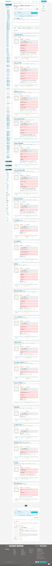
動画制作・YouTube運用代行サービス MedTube (42, 558)
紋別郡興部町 (8, 125)
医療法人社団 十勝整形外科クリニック (20, 290)
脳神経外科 (7, 187)
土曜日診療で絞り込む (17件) (22, 515)
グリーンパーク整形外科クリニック (19, 316)
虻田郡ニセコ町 (8, 70)
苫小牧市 (7, 37)
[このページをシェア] (36, 562)
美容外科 (7, 189)
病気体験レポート (15, 552)
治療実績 (28, 63)
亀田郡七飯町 (8, 58)
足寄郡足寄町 (8, 149)
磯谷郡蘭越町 (8, 69)
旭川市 (7, 31)
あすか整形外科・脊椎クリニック (19, 424)
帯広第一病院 (19, 118)
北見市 (7, 33)
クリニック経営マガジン (39, 555)
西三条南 (8, 11)
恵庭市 (7, 50)
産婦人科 (7, 204)
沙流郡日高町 (8, 133)
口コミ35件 (29, 39)
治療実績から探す (23, 551)
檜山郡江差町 (8, 62)
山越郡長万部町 (8, 61)
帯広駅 (19, 463)
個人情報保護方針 (31, 552)
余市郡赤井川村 (8, 80)
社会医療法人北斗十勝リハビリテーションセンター (22, 442)
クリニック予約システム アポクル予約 (41, 553)
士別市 (7, 42)
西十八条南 (8, 16)
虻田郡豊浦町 (8, 128)
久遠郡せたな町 (8, 66)
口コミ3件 (29, 487)
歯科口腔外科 (7, 214)
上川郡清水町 (8, 142)
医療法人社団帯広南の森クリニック (19, 483)
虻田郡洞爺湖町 (8, 131)
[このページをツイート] (38, 562)
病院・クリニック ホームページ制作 (40, 556)
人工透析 (7, 180)
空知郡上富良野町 (8, 97)
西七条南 (8, 13)
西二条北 (8, 10)
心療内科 (7, 209)
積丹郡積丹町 (8, 77)
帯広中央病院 (16, 462)
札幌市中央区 (8, 22)
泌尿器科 (7, 195)
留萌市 (7, 36)
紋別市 (7, 41)
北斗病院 (17, 62)
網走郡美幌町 (8, 117)
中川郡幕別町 (8, 146)
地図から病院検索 (36, 517)
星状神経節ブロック (21, 529)
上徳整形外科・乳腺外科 (17, 342)
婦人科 (7, 203)
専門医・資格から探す (23, 552)
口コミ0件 (28, 411)
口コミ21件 (29, 175)
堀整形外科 (17, 241)
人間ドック (7, 221)
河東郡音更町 (8, 138)
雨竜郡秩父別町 (8, 88)
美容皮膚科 (7, 193)
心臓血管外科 (7, 185)
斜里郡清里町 (8, 119)
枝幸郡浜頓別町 (8, 111)
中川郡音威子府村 (8, 103)
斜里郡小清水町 (8, 120)
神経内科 (7, 178)
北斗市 (7, 53)
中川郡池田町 (8, 147)
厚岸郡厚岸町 (8, 152)
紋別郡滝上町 (8, 124)
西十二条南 (8, 14)
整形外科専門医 (20, 539)
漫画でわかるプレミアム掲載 (40, 551)
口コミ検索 (15, 551)
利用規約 (30, 551)
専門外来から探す (23, 553)
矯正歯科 (7, 212)
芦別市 (7, 39)
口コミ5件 (29, 321)
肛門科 (7, 196)
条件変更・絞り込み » (34, 512)
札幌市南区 (8, 26)
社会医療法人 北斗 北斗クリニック (19, 91)
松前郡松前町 (8, 55)
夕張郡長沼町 (8, 84)
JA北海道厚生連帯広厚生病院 (18, 34)
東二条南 (8, 18)
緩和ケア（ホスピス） (8, 181)
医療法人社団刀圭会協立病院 (18, 198)
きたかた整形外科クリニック (18, 220)
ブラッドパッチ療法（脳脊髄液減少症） (23, 527)
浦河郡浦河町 (8, 135)
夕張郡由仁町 (8, 83)
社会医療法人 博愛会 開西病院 (18, 143)
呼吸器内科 (7, 172)
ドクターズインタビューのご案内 (40, 552)
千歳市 (7, 45)
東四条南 (8, 19)
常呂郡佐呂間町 (8, 122)
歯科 (6, 211)
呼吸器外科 (7, 184)
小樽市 (7, 30)
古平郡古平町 (8, 78)
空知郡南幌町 (8, 81)
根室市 (7, 44)
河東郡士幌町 (8, 139)
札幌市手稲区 (8, 28)
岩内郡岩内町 (8, 75)
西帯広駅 (21, 144)
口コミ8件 (29, 121)
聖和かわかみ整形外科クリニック (20, 362)
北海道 (7, 7)
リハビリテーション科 (8, 190)
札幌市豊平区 (8, 25)
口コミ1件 (29, 224)
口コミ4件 (29, 268)
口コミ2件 (29, 245)
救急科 (7, 218)
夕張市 (7, 34)
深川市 (7, 48)
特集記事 (14, 553)
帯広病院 (19, 170)
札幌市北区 (8, 23)
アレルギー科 (7, 177)
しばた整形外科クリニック (19, 382)
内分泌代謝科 (7, 175)
